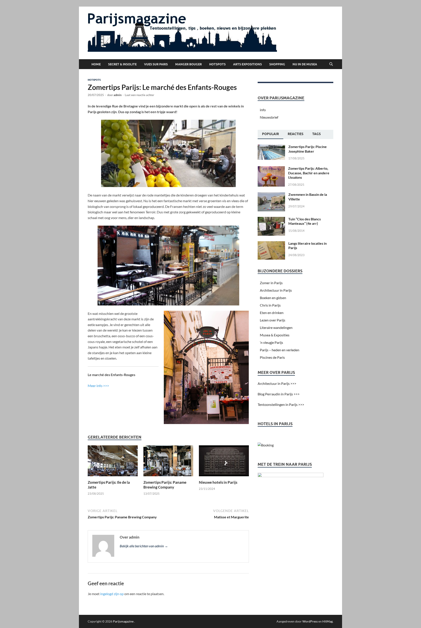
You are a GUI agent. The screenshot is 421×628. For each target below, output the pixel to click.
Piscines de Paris (272, 357)
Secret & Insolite (122, 64)
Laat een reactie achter (139, 95)
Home (96, 64)
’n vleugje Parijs (271, 342)
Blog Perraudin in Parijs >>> (279, 394)
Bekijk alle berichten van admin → (144, 546)
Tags (316, 134)
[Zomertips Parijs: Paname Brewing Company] (168, 462)
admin (117, 95)
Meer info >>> (98, 386)
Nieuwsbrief (269, 117)
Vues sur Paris (156, 64)
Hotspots (217, 64)
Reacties (295, 134)
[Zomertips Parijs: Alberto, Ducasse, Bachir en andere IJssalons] (271, 169)
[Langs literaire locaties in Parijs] (271, 244)
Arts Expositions (247, 64)
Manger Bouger (188, 64)
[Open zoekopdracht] (331, 64)
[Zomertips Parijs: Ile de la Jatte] (113, 462)
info (263, 110)
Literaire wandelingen (276, 327)
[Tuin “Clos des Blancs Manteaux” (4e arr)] (271, 219)
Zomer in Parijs (271, 283)
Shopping (277, 64)
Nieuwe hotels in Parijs (218, 482)
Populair (270, 134)
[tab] (270, 134)
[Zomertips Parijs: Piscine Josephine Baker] (271, 147)
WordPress (310, 621)
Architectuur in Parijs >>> (277, 383)
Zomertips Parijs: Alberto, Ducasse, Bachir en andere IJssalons (308, 173)
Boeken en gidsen (273, 298)
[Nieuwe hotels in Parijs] (224, 462)
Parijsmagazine (123, 621)
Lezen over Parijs (272, 320)
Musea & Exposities (274, 335)
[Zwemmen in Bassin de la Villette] (271, 195)
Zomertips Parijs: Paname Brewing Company (164, 484)
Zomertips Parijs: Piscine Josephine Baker (307, 149)
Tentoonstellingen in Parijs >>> (281, 404)
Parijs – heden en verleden (279, 350)
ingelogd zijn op (112, 594)
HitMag (327, 621)
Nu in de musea (305, 64)
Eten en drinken (272, 312)
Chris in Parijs (270, 305)
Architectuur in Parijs (276, 290)
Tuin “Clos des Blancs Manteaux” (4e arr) (304, 221)
